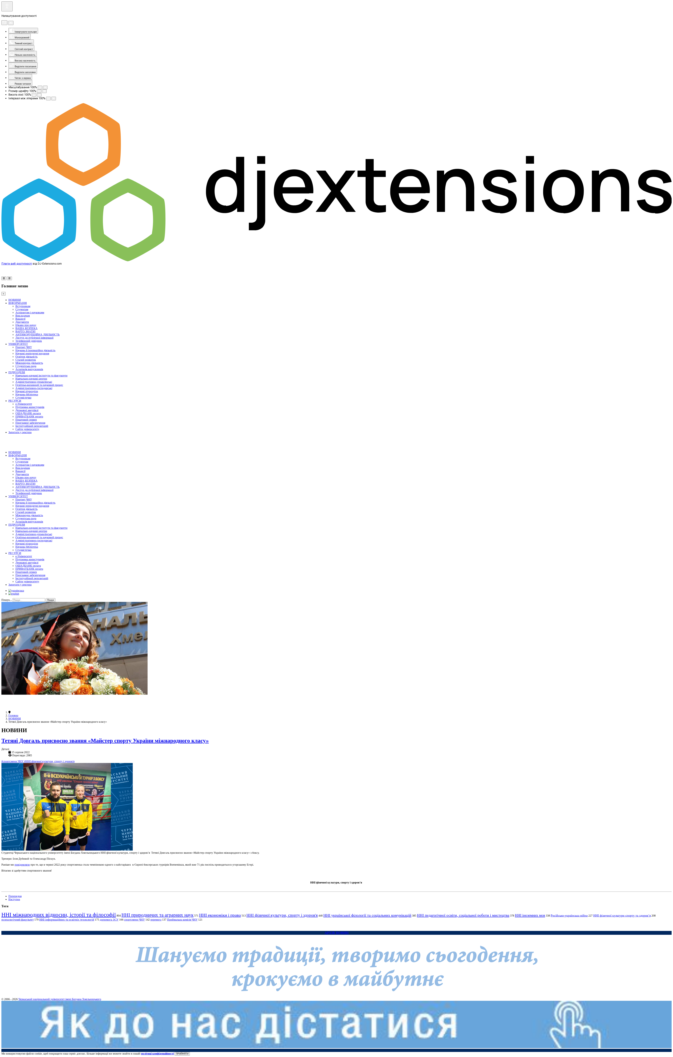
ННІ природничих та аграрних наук (157, 915)
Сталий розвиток (25, 359)
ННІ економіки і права (220, 915)
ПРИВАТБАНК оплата (29, 416)
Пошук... (6, 599)
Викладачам (22, 315)
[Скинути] (4, 22)
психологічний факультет (17, 919)
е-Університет (23, 403)
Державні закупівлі (26, 410)
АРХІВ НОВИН (337, 933)
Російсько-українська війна (569, 915)
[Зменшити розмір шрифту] (39, 91)
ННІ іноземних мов (530, 915)
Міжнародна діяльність (29, 362)
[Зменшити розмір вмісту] (40, 87)
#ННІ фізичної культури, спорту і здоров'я (49, 761)
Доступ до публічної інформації (34, 337)
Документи (22, 321)
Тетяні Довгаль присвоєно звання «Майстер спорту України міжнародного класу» (105, 740)
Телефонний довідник (28, 340)
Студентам (21, 309)
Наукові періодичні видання (32, 353)
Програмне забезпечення (30, 422)
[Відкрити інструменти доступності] (7, 6)
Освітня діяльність (26, 356)
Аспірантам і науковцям (29, 312)
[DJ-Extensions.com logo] (336, 260)
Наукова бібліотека (26, 394)
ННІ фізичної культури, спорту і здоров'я (282, 915)
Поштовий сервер (26, 419)
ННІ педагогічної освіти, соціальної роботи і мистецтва (463, 915)
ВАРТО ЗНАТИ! (25, 331)
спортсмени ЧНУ (134, 919)
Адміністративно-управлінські (33, 381)
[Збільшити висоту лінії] (39, 95)
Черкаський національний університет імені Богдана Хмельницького (59, 999)
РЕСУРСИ (14, 400)
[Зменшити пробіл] (48, 98)
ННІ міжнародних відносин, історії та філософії (58, 914)
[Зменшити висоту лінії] (34, 95)
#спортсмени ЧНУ (12, 761)
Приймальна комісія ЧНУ (182, 919)
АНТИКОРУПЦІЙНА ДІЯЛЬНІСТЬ (37, 334)
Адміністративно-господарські (33, 388)
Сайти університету (27, 429)
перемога (155, 919)
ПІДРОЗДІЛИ (16, 372)
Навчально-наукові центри (31, 378)
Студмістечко (23, 397)
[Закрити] (10, 23)
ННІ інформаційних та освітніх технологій (66, 919)
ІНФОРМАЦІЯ (17, 303)
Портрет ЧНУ (23, 347)
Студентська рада (25, 366)
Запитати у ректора (20, 432)
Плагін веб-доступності (16, 263)
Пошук (50, 600)
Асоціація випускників (29, 369)
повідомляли (22, 864)
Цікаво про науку (25, 325)
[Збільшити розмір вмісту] (45, 87)
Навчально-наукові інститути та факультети (41, 375)
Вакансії (20, 318)
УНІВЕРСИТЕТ (18, 344)
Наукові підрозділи (26, 391)
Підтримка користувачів (29, 407)
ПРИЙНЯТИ (182, 1053)
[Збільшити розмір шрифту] (44, 91)
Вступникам (22, 306)
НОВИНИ (14, 299)
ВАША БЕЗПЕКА (26, 328)
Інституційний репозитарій (31, 425)
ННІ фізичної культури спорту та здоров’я (622, 915)
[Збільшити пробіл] (53, 98)
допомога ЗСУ (109, 919)
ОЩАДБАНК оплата (28, 413)
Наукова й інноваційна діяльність (35, 350)
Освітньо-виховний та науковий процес (39, 385)
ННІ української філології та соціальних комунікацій (367, 915)
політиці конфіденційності (157, 1053)
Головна (13, 715)
